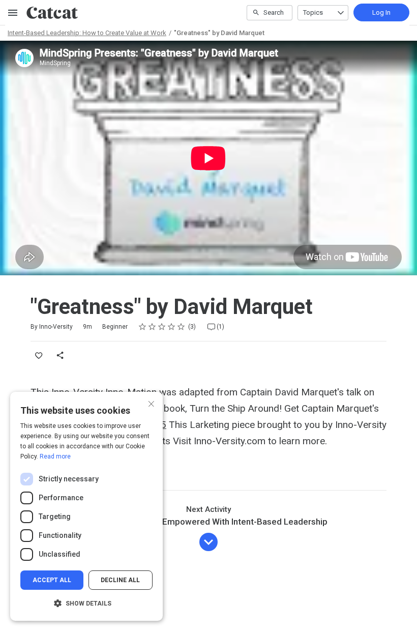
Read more (55, 456)
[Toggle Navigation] (13, 13)
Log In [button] (381, 12)
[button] (86, 603)
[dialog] (86, 506)
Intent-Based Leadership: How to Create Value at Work (87, 33)
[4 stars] (171, 326)
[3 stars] (162, 326)
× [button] (151, 403)
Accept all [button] (52, 580)
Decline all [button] (120, 580)
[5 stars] (181, 326)
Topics (313, 12)
